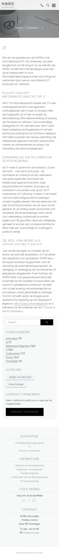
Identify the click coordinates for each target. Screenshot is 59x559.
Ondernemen (13, 353)
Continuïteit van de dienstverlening (29, 477)
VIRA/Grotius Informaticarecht (31, 303)
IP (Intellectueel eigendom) (29, 443)
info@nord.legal (31, 532)
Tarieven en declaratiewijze (29, 465)
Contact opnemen (25, 411)
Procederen (12, 361)
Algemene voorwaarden (29, 469)
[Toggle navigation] (53, 5)
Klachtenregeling (30, 473)
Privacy (10, 357)
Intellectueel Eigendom (18, 345)
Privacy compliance (29, 450)
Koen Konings (16, 384)
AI (7, 342)
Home (18, 27)
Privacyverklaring (29, 481)
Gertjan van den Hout (20, 377)
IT (7, 349)
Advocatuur (12, 338)
